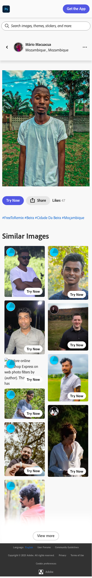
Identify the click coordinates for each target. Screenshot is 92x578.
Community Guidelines (67, 547)
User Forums (44, 547)
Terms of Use (77, 555)
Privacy (62, 555)
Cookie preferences (46, 563)
